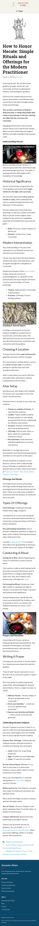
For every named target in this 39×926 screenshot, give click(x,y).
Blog (2, 903)
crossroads (20, 780)
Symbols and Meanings (14, 842)
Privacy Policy (5, 909)
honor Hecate (29, 271)
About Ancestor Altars (8, 900)
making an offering (17, 542)
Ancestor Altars (9, 865)
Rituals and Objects (7, 882)
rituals (26, 579)
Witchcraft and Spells (7, 891)
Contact (3, 906)
